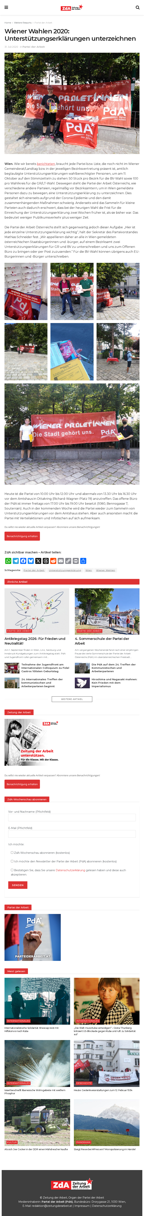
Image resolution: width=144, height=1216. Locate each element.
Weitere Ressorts (23, 22)
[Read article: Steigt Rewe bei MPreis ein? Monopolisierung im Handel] (107, 1122)
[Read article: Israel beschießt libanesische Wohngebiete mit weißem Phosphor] (37, 1063)
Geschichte (84, 1083)
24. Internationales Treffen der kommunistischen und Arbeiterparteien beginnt (42, 683)
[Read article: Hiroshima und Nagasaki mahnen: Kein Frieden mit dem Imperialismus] (82, 683)
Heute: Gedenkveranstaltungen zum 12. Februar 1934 (103, 1090)
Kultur (12, 1142)
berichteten (46, 164)
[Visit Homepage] (72, 7)
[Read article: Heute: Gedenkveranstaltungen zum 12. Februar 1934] (107, 1063)
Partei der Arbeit (43, 22)
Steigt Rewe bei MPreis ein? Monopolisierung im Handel (104, 1149)
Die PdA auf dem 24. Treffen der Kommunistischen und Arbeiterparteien (114, 668)
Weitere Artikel (72, 699)
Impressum (82, 1206)
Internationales (18, 1021)
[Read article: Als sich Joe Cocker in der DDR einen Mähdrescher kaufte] (37, 1122)
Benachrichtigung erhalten (22, 536)
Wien (89, 570)
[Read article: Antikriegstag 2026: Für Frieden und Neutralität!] (36, 611)
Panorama (83, 1142)
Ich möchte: (16, 844)
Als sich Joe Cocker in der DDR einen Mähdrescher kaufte (36, 1149)
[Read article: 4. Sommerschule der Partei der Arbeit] (107, 611)
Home (7, 22)
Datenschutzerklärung (70, 870)
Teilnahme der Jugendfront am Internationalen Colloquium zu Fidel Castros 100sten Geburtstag (45, 668)
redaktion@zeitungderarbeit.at (52, 1206)
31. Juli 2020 (11, 46)
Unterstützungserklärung (65, 570)
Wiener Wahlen (105, 570)
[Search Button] (138, 7)
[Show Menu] (6, 7)
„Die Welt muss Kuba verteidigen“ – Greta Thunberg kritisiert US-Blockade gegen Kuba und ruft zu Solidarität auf (105, 1031)
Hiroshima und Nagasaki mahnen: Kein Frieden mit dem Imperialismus (114, 683)
